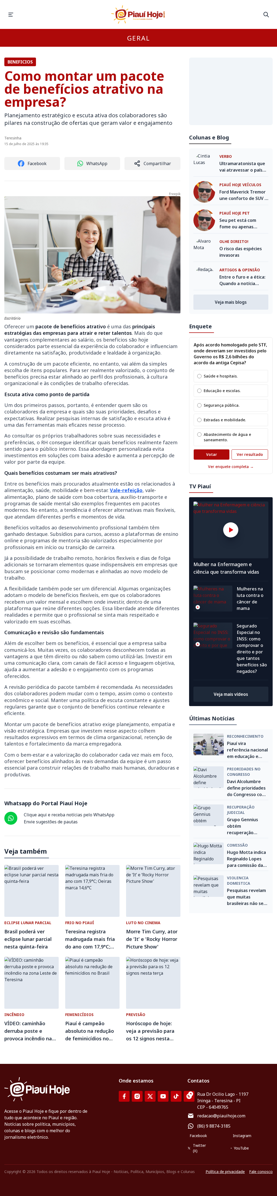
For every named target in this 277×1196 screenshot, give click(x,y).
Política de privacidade (225, 1171)
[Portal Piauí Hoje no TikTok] (176, 1096)
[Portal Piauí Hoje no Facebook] (124, 1096)
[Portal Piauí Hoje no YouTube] (163, 1096)
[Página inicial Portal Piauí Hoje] (138, 14)
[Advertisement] (231, 91)
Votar (211, 454)
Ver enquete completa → (231, 466)
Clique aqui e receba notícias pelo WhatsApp (69, 815)
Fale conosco (261, 1171)
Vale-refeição (126, 490)
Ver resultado (250, 454)
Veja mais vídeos (231, 694)
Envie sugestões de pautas (51, 822)
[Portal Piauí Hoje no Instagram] (137, 1096)
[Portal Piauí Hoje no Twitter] (150, 1096)
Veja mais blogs (231, 302)
